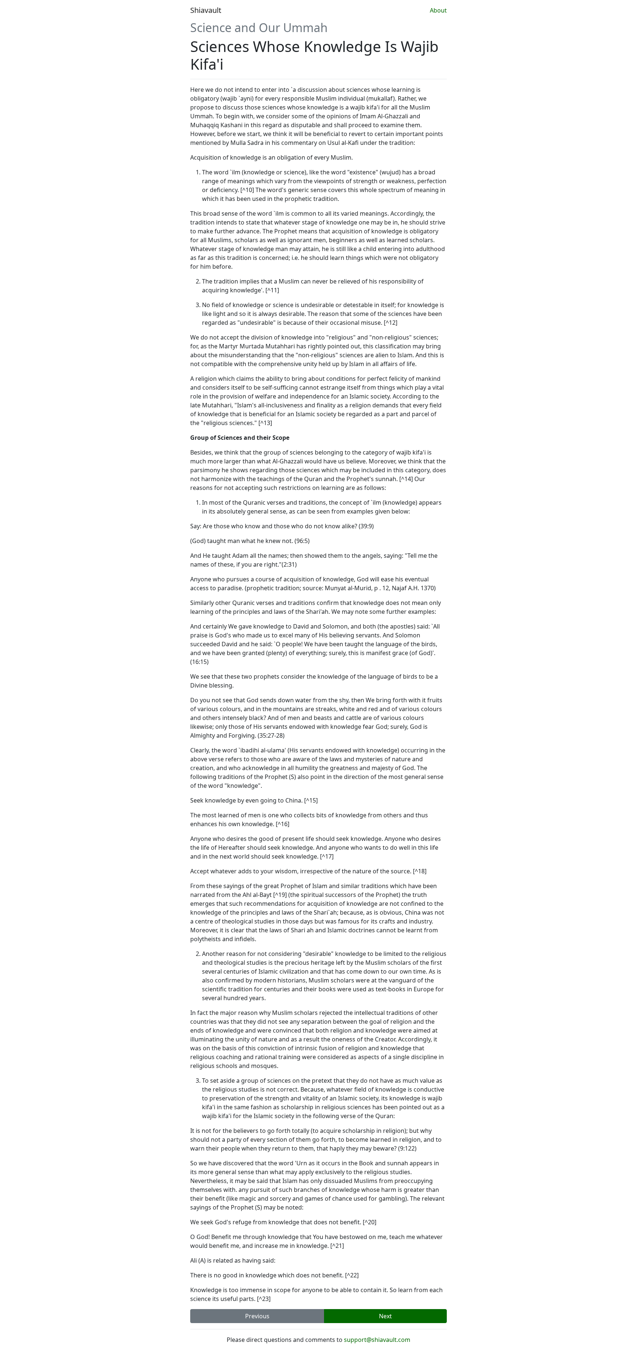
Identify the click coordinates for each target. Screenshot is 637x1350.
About (438, 10)
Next (385, 1316)
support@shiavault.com (377, 1340)
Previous (257, 1316)
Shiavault (205, 10)
